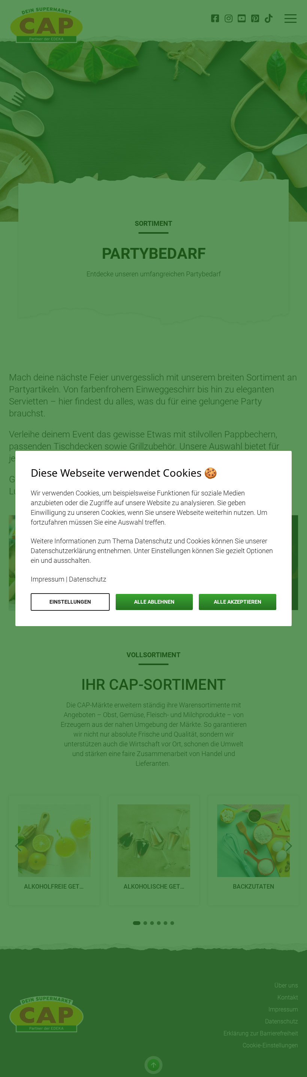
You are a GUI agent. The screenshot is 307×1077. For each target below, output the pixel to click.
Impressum (47, 579)
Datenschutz (87, 579)
